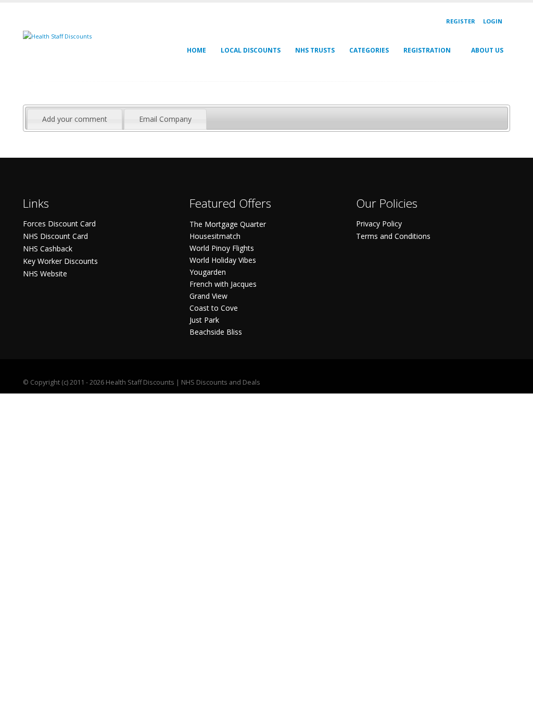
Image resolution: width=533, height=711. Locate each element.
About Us (487, 50)
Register (460, 21)
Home (196, 50)
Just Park (204, 320)
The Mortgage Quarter (227, 224)
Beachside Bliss (215, 332)
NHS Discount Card (55, 236)
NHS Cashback (47, 248)
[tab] (74, 119)
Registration (427, 50)
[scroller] (515, 698)
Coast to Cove (213, 308)
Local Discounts (251, 50)
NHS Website (45, 273)
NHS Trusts (315, 50)
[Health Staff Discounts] (57, 36)
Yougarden (207, 272)
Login (492, 21)
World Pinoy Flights (221, 248)
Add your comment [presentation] (74, 119)
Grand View (208, 296)
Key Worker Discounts (60, 261)
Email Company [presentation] (165, 119)
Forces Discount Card (59, 223)
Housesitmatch (214, 236)
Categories (369, 50)
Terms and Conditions (393, 236)
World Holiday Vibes (222, 260)
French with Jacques (223, 284)
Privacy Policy (379, 223)
